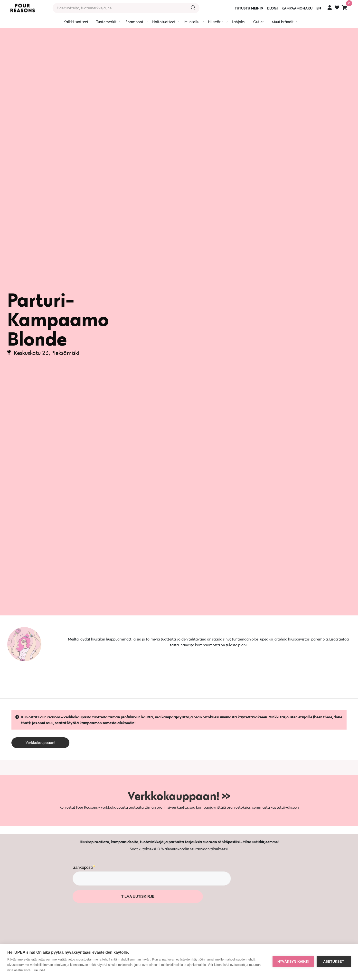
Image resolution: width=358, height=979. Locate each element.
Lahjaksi (238, 21)
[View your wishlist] (337, 8)
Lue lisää (39, 970)
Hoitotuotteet (164, 21)
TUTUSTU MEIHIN (249, 8)
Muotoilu (191, 21)
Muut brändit (283, 21)
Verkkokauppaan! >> (179, 795)
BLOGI (272, 8)
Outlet (258, 21)
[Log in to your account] (330, 7)
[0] (344, 7)
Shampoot (134, 21)
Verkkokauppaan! (40, 742)
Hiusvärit (215, 21)
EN (318, 8)
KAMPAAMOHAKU (297, 8)
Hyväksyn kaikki (293, 961)
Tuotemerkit (106, 21)
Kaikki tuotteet (76, 21)
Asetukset (333, 961)
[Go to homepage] (22, 8)
